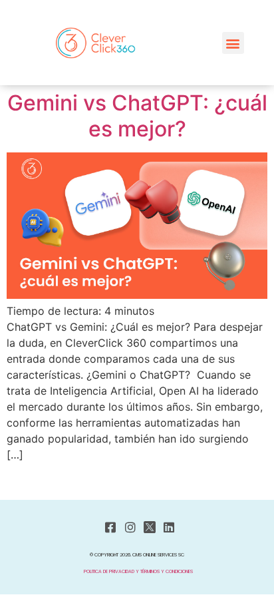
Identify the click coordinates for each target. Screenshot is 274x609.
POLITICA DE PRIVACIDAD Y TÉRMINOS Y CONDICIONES (138, 571)
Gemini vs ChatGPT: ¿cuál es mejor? (137, 115)
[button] (233, 43)
